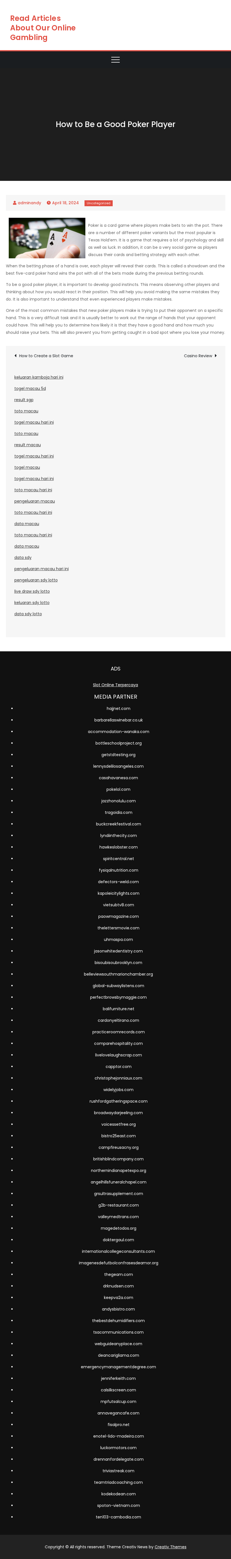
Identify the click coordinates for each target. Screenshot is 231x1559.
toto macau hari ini (33, 490)
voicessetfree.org (118, 1124)
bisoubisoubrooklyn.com (118, 962)
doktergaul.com (118, 1240)
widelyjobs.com (118, 1089)
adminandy (29, 203)
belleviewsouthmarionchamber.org (118, 974)
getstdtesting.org (118, 755)
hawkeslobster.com (118, 847)
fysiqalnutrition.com (118, 870)
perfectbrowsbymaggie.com (118, 997)
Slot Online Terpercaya (115, 685)
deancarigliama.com (118, 1355)
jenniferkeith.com (118, 1378)
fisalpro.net (119, 1424)
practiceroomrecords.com (118, 1032)
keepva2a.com (118, 1297)
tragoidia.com (118, 812)
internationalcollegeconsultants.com (118, 1251)
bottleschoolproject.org (118, 743)
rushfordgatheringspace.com (119, 1101)
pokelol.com (118, 789)
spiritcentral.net (118, 858)
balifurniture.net (118, 1009)
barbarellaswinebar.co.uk (118, 720)
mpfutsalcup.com (118, 1401)
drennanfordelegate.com (119, 1459)
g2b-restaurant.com (118, 1205)
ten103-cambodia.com (118, 1517)
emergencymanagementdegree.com (118, 1367)
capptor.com (119, 1066)
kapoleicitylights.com (118, 893)
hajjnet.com (118, 708)
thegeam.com (118, 1274)
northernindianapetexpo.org (118, 1170)
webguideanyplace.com (118, 1344)
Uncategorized (98, 203)
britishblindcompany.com (118, 1159)
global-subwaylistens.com (118, 986)
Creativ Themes (170, 1547)
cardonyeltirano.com (118, 1020)
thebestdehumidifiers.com (118, 1320)
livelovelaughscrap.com (118, 1055)
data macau (26, 524)
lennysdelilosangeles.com (118, 766)
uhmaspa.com (118, 939)
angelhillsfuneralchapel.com (118, 1182)
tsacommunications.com (118, 1332)
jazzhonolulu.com (118, 801)
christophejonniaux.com (118, 1078)
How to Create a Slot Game (46, 356)
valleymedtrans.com (118, 1217)
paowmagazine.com (118, 916)
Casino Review (198, 356)
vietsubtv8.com (118, 905)
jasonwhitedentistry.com (118, 951)
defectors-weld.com (118, 882)
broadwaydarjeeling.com (118, 1113)
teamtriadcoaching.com (118, 1482)
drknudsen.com (118, 1286)
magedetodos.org (118, 1228)
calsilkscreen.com (118, 1390)
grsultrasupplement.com (118, 1193)
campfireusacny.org (119, 1147)
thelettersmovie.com (118, 928)
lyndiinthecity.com (118, 835)
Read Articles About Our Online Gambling (43, 28)
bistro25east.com (118, 1136)
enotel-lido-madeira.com (118, 1436)
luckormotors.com (118, 1448)
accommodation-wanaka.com (118, 731)
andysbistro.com (118, 1309)
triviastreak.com (118, 1471)
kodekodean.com (118, 1494)
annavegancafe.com (118, 1413)
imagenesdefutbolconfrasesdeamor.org (118, 1263)
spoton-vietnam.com (118, 1505)
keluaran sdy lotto (32, 602)
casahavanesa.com (118, 778)
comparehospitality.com (118, 1043)
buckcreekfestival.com (118, 824)
